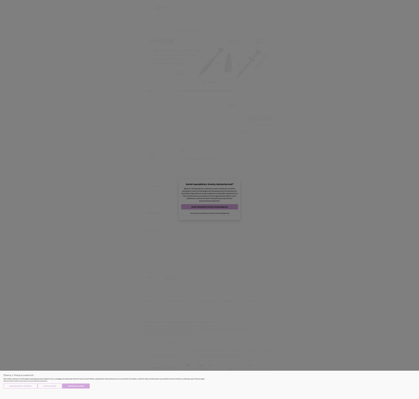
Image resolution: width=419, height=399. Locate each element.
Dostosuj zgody (49, 386)
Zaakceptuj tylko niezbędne (20, 386)
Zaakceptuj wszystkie (76, 386)
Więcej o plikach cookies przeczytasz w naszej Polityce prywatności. (25, 381)
